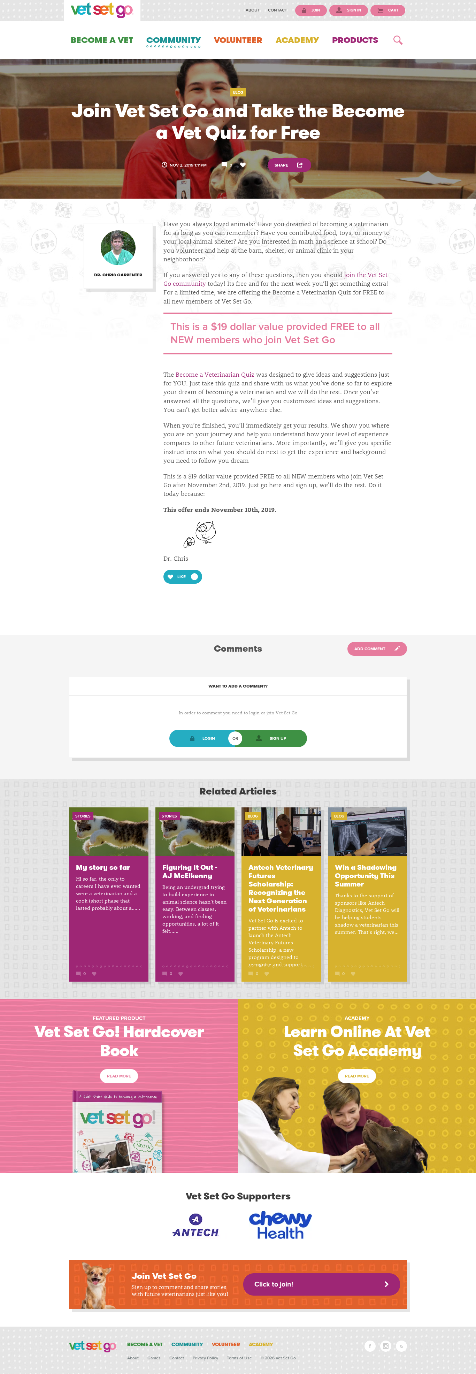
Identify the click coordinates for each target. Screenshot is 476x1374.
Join (315, 10)
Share (282, 164)
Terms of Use (239, 1358)
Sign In (353, 10)
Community (173, 40)
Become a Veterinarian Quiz (215, 374)
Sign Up (278, 738)
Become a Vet (102, 40)
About (253, 10)
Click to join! (273, 1284)
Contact (277, 10)
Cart (392, 10)
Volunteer (238, 40)
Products (355, 40)
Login (208, 738)
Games (154, 1358)
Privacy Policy (205, 1358)
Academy (297, 40)
